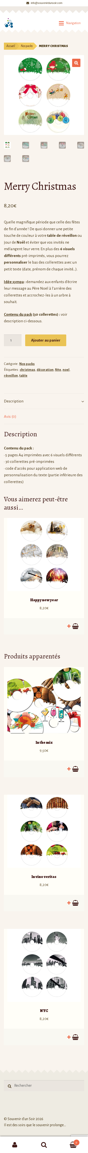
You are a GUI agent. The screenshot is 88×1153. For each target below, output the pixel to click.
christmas (27, 370)
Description (13, 401)
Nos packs (27, 46)
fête (58, 370)
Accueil (10, 46)
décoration (45, 370)
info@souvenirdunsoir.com (46, 2)
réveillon (11, 375)
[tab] (44, 401)
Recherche (44, 1144)
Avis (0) (10, 416)
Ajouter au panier (45, 340)
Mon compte (14, 1144)
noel (66, 370)
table (23, 375)
